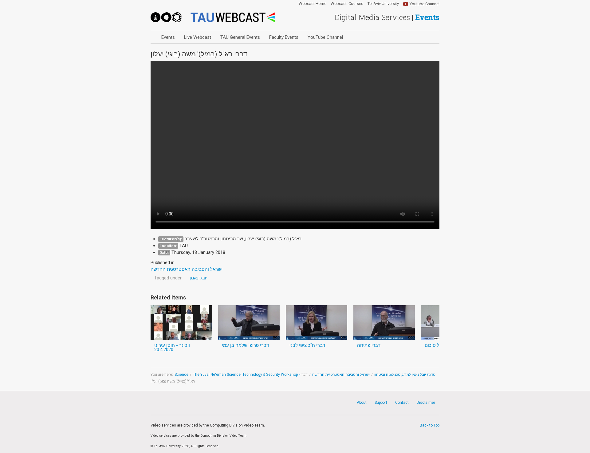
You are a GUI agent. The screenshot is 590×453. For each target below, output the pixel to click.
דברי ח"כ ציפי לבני (307, 345)
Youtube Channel (424, 4)
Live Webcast (197, 37)
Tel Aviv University (383, 4)
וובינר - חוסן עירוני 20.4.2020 (172, 347)
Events (168, 37)
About (362, 402)
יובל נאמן (198, 278)
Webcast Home (312, 4)
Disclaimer (426, 402)
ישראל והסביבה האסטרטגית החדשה (341, 374)
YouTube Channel (325, 37)
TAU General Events (240, 37)
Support (381, 402)
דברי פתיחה (368, 345)
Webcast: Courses (347, 4)
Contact (402, 402)
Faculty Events (283, 37)
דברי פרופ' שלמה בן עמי (245, 345)
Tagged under (168, 278)
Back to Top (429, 425)
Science (181, 374)
